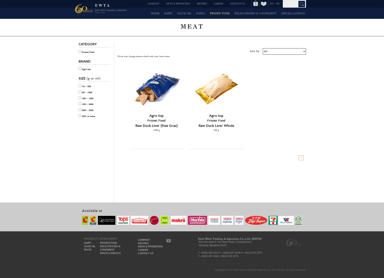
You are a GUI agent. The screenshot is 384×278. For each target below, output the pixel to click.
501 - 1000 (86, 92)
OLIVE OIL (184, 13)
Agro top (86, 69)
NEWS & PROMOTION (178, 3)
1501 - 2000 (87, 104)
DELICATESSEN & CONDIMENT (255, 13)
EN (272, 3)
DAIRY (168, 13)
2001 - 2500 (87, 110)
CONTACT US (237, 3)
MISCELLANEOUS (293, 13)
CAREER (218, 3)
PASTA (200, 13)
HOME (155, 13)
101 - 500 (86, 86)
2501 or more (88, 116)
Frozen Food (87, 52)
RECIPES (202, 3)
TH (277, 3)
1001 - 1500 (87, 98)
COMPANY (153, 3)
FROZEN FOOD (220, 13)
